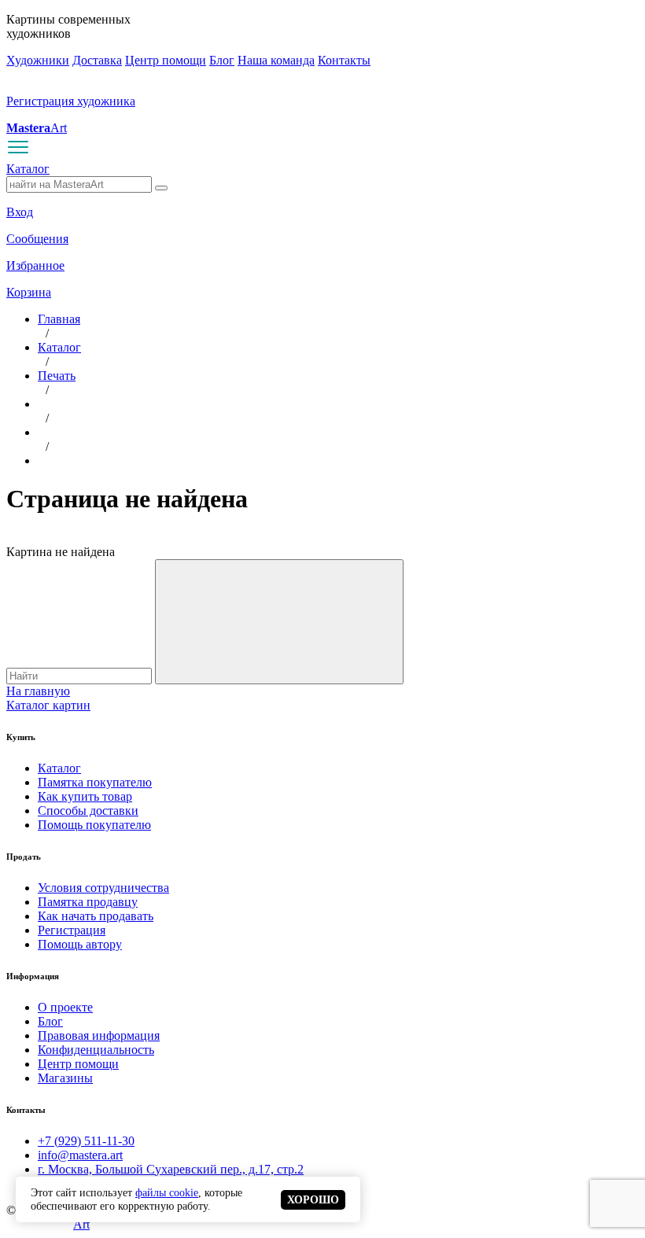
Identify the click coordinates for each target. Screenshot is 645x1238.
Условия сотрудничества (103, 887)
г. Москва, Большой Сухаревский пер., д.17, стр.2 (171, 1169)
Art (36, 127)
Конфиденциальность (96, 1049)
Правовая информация (99, 1035)
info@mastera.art (80, 1155)
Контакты (344, 60)
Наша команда (276, 60)
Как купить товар (85, 796)
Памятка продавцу (88, 901)
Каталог (28, 168)
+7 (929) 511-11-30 (86, 1141)
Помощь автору (80, 944)
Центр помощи (165, 60)
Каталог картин (48, 705)
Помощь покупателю (94, 824)
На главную (38, 691)
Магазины (65, 1078)
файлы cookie (166, 1192)
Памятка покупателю (95, 782)
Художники (37, 60)
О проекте (65, 1007)
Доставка (97, 60)
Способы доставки (88, 810)
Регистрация (71, 930)
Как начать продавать (95, 916)
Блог (221, 60)
